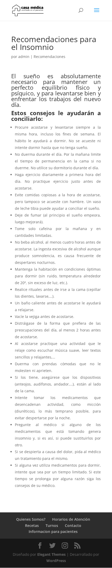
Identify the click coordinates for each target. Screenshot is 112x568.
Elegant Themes (51, 554)
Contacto (73, 525)
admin (23, 56)
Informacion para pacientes (53, 531)
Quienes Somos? (30, 519)
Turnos (52, 525)
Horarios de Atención (71, 519)
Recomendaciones (49, 56)
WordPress (56, 560)
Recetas (32, 525)
